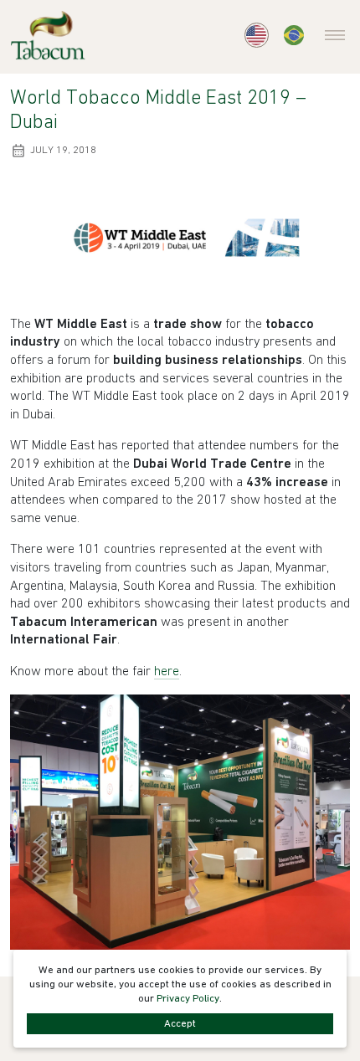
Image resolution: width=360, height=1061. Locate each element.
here (166, 672)
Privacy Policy (188, 998)
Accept (180, 1023)
